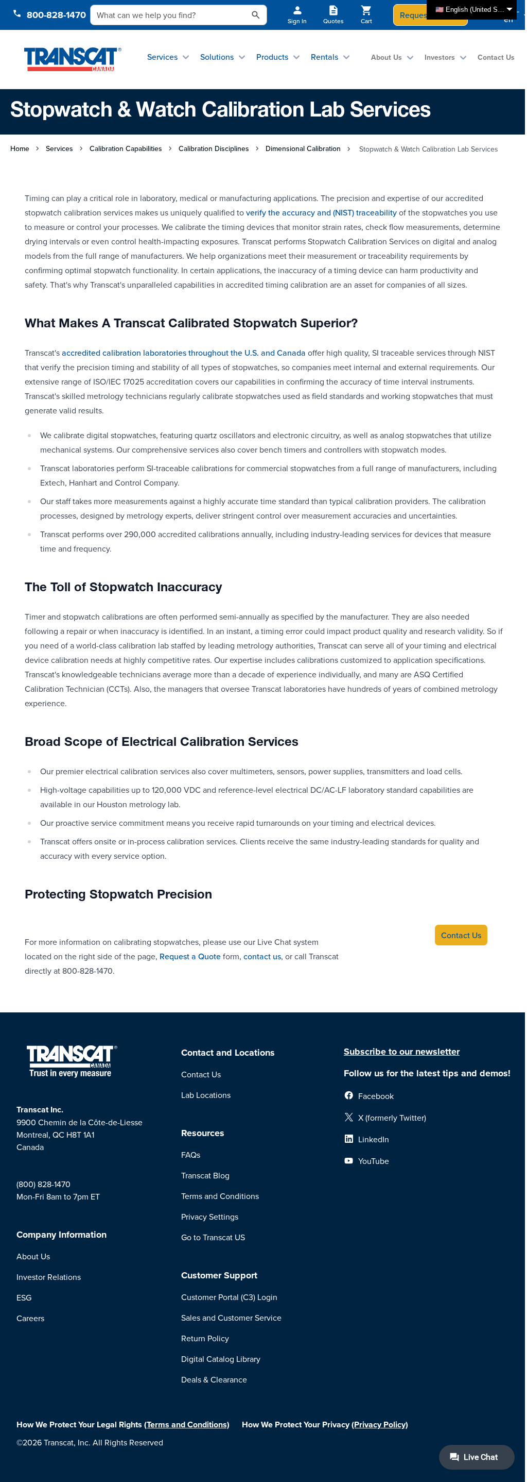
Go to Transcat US (213, 1237)
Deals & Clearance (214, 1379)
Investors (440, 57)
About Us (386, 57)
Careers (30, 1318)
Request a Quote (190, 956)
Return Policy (205, 1338)
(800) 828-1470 (43, 1184)
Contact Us (496, 57)
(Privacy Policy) (380, 1424)
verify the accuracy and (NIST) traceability (321, 212)
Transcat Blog (205, 1175)
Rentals (324, 56)
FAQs (190, 1154)
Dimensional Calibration (303, 148)
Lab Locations (206, 1095)
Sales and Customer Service (231, 1317)
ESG (23, 1297)
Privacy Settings (209, 1216)
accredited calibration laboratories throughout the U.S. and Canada (184, 352)
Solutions (217, 56)
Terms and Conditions (220, 1196)
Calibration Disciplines (214, 148)
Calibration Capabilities (126, 148)
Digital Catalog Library (220, 1358)
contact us (262, 956)
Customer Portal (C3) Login (229, 1297)
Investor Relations (48, 1277)
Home (19, 148)
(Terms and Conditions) (187, 1424)
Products (272, 56)
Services (162, 56)
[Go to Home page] (72, 59)
